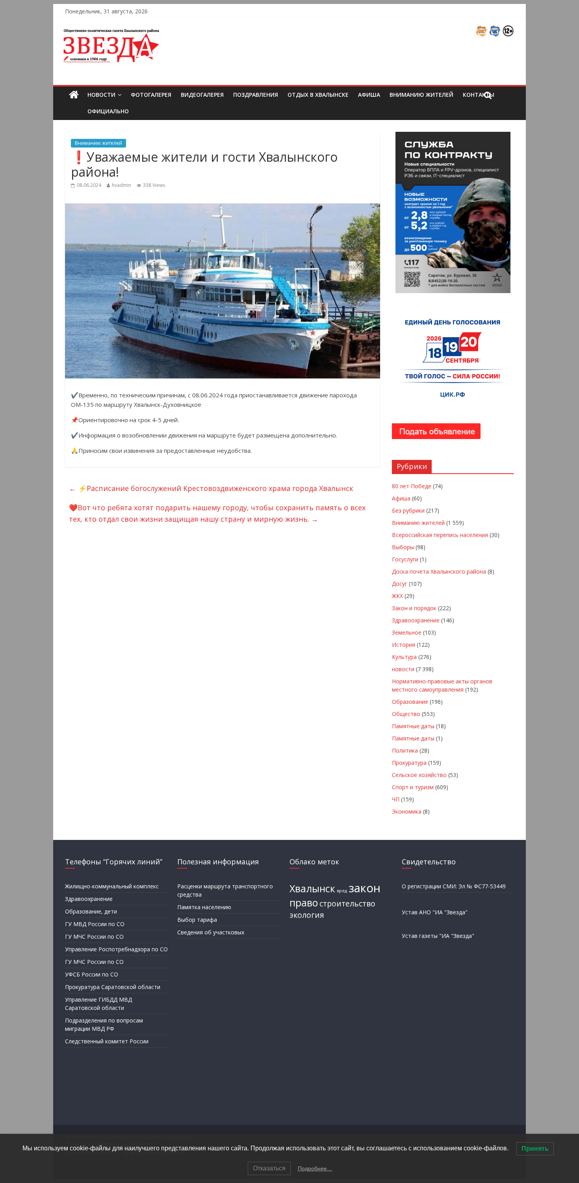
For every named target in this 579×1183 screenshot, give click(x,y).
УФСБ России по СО (91, 974)
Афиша (369, 94)
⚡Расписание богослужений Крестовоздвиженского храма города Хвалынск (211, 488)
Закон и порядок (414, 608)
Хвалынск (312, 888)
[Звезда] (74, 95)
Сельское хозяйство (419, 775)
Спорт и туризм (413, 787)
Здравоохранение (416, 620)
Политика (405, 750)
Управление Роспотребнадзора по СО (116, 949)
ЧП (395, 799)
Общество (406, 714)
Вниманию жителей (421, 94)
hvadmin (121, 185)
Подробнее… (315, 1168)
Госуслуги (405, 559)
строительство (347, 904)
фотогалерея (151, 94)
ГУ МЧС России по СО (94, 936)
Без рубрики (408, 510)
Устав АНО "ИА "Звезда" (435, 912)
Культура (404, 657)
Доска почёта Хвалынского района (439, 571)
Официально (108, 111)
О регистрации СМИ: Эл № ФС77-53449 (454, 886)
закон (364, 888)
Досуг (399, 583)
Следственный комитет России (106, 1041)
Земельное (406, 632)
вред (342, 890)
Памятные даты (413, 726)
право (304, 902)
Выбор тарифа (197, 919)
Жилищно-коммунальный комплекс (112, 886)
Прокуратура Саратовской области (112, 987)
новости (403, 669)
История (403, 644)
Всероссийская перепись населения (440, 535)
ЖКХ (397, 596)
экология (307, 915)
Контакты (478, 94)
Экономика (406, 811)
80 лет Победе (411, 486)
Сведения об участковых (210, 932)
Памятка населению (204, 907)
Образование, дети (91, 911)
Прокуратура (409, 762)
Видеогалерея (202, 94)
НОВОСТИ (101, 94)
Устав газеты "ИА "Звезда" (438, 935)
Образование (410, 701)
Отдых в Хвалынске (318, 94)
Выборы (403, 547)
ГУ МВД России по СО (94, 924)
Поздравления (255, 94)
